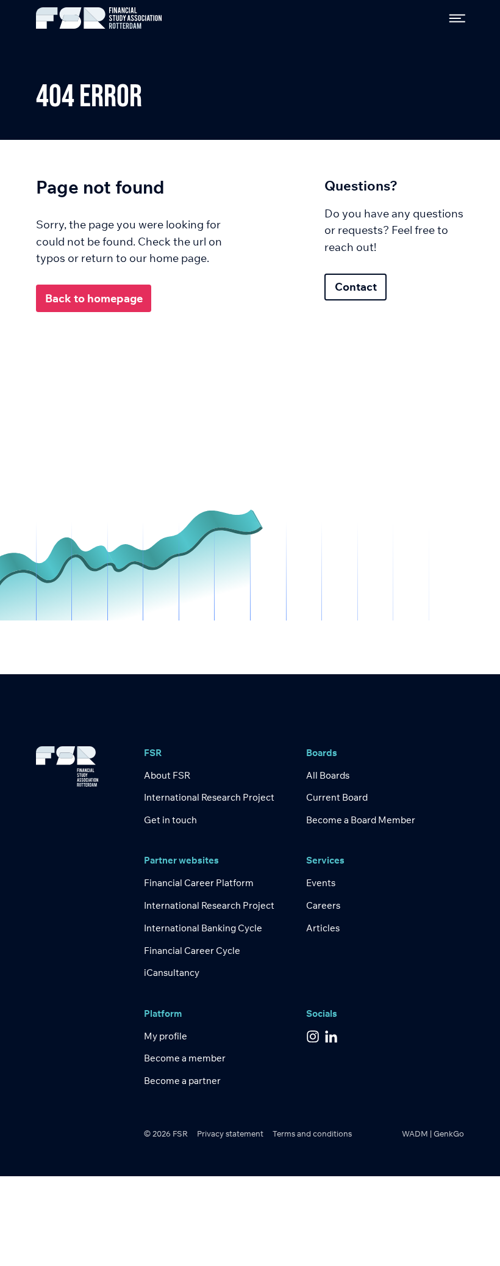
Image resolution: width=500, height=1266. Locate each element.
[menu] (452, 18)
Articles (323, 928)
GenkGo (449, 1133)
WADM (415, 1133)
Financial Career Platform (199, 883)
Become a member (185, 1058)
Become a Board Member (360, 820)
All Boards (327, 775)
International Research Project (209, 797)
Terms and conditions (312, 1133)
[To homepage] (99, 18)
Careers (323, 905)
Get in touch (170, 820)
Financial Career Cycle (192, 950)
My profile (165, 1036)
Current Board (337, 797)
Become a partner (182, 1080)
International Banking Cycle (203, 928)
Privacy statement (230, 1133)
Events (320, 883)
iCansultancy (171, 972)
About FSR (167, 775)
